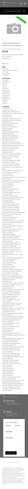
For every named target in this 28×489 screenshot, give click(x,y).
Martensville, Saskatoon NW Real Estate (12, 269)
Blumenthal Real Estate (8, 150)
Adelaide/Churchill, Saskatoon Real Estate (13, 113)
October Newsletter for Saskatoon (11, 300)
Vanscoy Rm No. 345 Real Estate (10, 360)
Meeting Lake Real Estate (8, 279)
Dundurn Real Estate (7, 194)
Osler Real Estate (6, 301)
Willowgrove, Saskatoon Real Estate (11, 388)
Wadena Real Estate (7, 368)
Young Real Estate (7, 390)
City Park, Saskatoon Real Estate (10, 172)
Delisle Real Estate (7, 187)
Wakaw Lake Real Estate (8, 370)
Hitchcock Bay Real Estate (8, 234)
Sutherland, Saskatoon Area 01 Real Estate (13, 347)
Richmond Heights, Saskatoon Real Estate (13, 316)
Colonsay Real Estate (7, 175)
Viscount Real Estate (7, 365)
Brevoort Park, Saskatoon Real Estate (15, 49)
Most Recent (5, 80)
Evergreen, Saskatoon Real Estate (11, 206)
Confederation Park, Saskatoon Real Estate (13, 180)
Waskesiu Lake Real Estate (9, 378)
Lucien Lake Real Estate (8, 261)
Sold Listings (5, 75)
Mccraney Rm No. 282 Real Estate (10, 274)
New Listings (5, 72)
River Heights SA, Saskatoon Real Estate (12, 318)
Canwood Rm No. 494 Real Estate (10, 164)
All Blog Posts (5, 68)
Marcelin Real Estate (7, 264)
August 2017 (5, 100)
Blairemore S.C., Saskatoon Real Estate (12, 143)
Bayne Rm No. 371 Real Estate (9, 127)
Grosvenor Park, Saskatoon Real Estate (12, 222)
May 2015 (4, 103)
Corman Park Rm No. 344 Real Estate (11, 182)
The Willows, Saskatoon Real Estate (11, 350)
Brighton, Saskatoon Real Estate (10, 157)
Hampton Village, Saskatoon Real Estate (12, 226)
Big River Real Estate (7, 128)
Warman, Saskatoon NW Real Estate (11, 377)
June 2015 (4, 102)
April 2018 (4, 87)
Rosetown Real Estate (7, 321)
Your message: (9, 437)
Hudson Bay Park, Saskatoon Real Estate (12, 239)
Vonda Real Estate (7, 367)
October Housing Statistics (9, 298)
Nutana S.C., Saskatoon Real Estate (11, 294)
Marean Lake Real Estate (8, 266)
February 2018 (5, 90)
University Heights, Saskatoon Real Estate (12, 357)
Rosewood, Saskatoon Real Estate (11, 323)
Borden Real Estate (7, 152)
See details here (6, 58)
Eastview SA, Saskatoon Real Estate (11, 199)
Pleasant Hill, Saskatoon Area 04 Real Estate (13, 308)
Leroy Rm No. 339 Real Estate (9, 259)
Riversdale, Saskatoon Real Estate (11, 320)
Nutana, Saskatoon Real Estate (10, 296)
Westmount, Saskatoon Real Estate (11, 382)
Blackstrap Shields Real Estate (10, 135)
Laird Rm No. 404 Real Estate (9, 246)
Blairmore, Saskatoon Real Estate (10, 147)
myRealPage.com (16, 462)
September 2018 (6, 82)
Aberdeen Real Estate (8, 110)
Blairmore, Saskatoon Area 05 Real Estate (12, 145)
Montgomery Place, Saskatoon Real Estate (13, 283)
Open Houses (5, 73)
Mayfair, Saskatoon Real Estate (10, 273)
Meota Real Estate (7, 281)
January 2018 (5, 92)
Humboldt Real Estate (7, 241)
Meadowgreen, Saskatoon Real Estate (12, 278)
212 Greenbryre (6, 108)
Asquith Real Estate (7, 122)
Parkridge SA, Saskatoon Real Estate (11, 305)
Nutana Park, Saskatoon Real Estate (11, 293)
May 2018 (4, 85)
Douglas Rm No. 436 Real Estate (10, 189)
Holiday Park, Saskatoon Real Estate (11, 236)
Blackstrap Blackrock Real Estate (10, 132)
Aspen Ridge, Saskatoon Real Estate (11, 120)
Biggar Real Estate (7, 130)
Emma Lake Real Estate (8, 202)
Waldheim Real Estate (7, 373)
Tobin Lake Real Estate (8, 352)
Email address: (9, 431)
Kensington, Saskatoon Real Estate (11, 242)
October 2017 (5, 97)
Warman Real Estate (7, 375)
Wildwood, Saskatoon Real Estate (10, 387)
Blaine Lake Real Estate (8, 140)
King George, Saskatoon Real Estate (11, 244)
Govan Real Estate (7, 216)
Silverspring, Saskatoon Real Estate (11, 333)
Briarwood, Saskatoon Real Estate (10, 155)
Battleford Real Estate (7, 125)
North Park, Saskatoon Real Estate (10, 291)
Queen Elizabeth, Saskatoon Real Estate (12, 313)
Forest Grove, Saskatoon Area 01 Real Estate (13, 212)
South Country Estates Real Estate (11, 340)
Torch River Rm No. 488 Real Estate (11, 353)
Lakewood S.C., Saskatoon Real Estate (12, 251)
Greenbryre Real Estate (8, 219)
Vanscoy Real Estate (7, 358)
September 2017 (6, 98)
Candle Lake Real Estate (8, 162)
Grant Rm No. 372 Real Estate (9, 217)
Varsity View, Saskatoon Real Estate (11, 363)
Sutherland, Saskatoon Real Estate (11, 348)
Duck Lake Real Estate (7, 190)
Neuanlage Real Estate (8, 286)
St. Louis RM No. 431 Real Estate (10, 342)
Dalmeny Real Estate (7, 185)
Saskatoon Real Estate (8, 328)
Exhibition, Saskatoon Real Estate (10, 207)
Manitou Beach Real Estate (9, 263)
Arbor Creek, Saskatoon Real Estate (11, 118)
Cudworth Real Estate (7, 184)
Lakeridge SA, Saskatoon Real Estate (11, 247)
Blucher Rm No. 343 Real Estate (10, 148)
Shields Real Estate (7, 331)
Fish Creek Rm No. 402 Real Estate (10, 211)
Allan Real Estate (6, 115)
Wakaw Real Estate (7, 372)
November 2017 (6, 95)
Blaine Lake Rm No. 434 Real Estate (11, 142)
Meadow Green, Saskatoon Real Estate (12, 276)
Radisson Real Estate (7, 315)
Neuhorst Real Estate (7, 288)
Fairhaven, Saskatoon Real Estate (10, 209)
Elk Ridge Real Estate (7, 201)
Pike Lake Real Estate (7, 306)
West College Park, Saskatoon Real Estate (13, 380)
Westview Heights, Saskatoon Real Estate (12, 384)
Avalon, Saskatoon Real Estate (10, 123)
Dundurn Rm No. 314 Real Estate (10, 195)
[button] (6, 407)
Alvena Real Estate (7, 117)
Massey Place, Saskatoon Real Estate (11, 271)
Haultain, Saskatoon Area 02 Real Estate (12, 229)
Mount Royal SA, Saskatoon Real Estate (12, 284)
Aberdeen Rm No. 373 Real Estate (10, 111)
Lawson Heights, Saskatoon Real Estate (12, 258)
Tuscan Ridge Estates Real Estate (10, 355)
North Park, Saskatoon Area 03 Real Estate (13, 289)
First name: (8, 425)
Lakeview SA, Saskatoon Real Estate (11, 249)
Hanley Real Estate (7, 227)
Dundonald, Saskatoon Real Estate (11, 192)
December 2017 (6, 93)
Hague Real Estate (7, 224)
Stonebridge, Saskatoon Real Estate (11, 343)
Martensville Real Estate (8, 268)
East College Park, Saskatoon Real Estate (12, 197)
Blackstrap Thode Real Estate (9, 138)
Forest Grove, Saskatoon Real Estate (11, 214)
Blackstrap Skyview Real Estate (10, 137)
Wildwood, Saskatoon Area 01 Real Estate (12, 385)
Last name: (17, 425)
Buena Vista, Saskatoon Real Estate (11, 160)
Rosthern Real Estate (7, 325)
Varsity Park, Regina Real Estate (10, 362)
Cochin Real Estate (7, 174)
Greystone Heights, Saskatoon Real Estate (13, 221)
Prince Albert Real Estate (8, 311)
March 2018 (5, 88)
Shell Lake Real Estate (7, 330)
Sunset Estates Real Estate (9, 345)
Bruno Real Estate (6, 159)
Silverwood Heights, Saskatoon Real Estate (13, 338)
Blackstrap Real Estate (8, 133)
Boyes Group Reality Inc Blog (9, 70)
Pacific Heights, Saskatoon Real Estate (12, 303)
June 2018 (4, 83)
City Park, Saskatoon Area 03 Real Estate (12, 170)
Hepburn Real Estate (7, 232)
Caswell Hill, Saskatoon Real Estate (11, 165)
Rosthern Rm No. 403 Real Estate (10, 326)
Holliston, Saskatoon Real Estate (10, 237)
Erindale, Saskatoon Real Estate (10, 204)
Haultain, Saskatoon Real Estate (10, 231)
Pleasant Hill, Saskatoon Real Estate (11, 310)
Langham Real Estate (7, 253)
